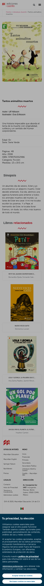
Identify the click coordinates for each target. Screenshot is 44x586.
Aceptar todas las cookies (22, 576)
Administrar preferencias (13, 566)
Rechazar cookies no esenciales (22, 581)
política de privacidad (28, 556)
